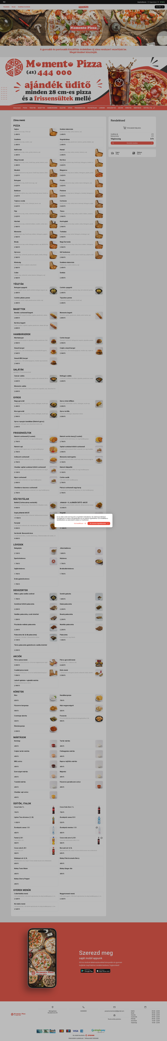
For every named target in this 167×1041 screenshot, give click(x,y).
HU (4, 2)
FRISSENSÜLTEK (80, 108)
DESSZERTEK (111, 108)
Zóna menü (17, 108)
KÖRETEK (128, 108)
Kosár (14, 7)
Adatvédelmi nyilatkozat (76, 1038)
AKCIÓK (120, 108)
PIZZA (25, 108)
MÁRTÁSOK (137, 108)
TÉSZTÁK (32, 108)
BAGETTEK (41, 108)
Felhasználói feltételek (91, 1038)
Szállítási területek (24, 7)
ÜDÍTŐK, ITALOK (149, 108)
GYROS (70, 108)
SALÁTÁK (63, 108)
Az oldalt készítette (79, 1035)
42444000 (83, 1011)
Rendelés (6, 7)
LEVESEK (102, 108)
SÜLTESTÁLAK (92, 108)
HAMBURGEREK (52, 108)
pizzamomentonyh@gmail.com (114, 1011)
